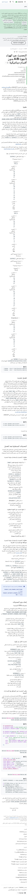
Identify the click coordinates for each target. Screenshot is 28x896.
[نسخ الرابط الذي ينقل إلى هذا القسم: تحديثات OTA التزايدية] (11, 605)
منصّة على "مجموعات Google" (20, 859)
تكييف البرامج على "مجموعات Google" (19, 864)
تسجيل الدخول (5, 1)
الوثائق (25, 6)
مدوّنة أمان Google (23, 857)
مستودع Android (23, 831)
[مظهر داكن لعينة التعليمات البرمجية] (24, 367)
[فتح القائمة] (25, 2)
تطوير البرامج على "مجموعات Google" (19, 861)
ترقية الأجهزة (18, 144)
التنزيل (25, 836)
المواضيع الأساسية (13, 48)
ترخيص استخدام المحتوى (13, 817)
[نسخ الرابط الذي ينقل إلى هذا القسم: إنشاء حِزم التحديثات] (11, 602)
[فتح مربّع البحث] (13, 2)
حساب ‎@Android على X (22, 849)
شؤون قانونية (11, 887)
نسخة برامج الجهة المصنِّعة (22, 841)
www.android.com (22, 875)
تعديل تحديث (19, 552)
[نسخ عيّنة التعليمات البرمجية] (26, 367)
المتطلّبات (25, 834)
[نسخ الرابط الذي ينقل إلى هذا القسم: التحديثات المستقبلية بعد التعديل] (2, 446)
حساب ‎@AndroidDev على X (21, 852)
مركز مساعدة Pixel (23, 872)
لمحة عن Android (23, 887)
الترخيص (5, 887)
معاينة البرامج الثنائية (23, 839)
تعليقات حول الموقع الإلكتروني (14, 889)
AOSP (25, 48)
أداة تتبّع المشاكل (24, 882)
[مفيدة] (17, 52)
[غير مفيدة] (14, 52)
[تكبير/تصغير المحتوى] (18, 67)
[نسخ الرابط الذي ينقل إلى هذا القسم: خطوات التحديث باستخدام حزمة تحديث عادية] (22, 459)
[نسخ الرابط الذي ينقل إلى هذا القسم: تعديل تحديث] (15, 378)
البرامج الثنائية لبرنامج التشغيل (21, 843)
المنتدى (16, 887)
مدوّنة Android (23, 854)
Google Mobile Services (21, 877)
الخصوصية (24, 889)
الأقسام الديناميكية (6, 87)
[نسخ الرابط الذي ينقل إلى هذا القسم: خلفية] (21, 107)
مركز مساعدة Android (22, 870)
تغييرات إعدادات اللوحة (9, 149)
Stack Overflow (23, 879)
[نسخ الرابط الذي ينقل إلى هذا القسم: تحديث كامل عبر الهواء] (12, 642)
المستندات (20, 48)
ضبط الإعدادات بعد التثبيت (21, 412)
